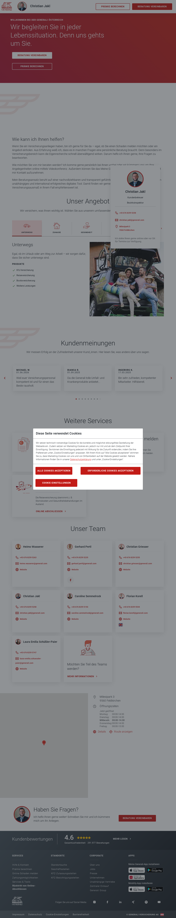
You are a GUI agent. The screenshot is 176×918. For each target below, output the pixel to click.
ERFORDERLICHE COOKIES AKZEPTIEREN (111, 470)
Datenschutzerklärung (80, 459)
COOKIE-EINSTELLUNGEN (56, 483)
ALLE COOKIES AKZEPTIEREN (53, 470)
